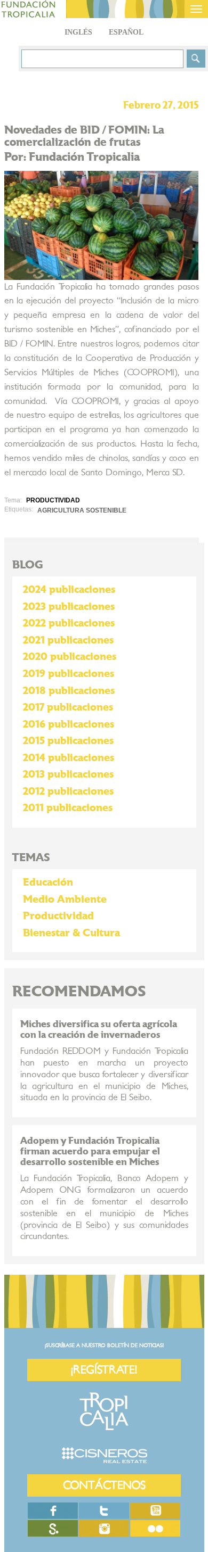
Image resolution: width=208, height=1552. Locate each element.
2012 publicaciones (68, 791)
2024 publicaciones (69, 589)
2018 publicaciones (69, 691)
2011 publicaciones (68, 808)
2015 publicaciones (68, 741)
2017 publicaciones (68, 707)
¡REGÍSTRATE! (104, 1369)
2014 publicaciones (68, 758)
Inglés (78, 32)
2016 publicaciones (68, 724)
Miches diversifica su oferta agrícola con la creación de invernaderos (98, 1029)
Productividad (58, 916)
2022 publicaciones (69, 623)
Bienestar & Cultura (71, 933)
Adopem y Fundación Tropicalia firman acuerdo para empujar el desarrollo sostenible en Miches (90, 1151)
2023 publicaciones (69, 606)
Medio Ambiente (65, 899)
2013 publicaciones (68, 774)
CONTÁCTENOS (104, 1485)
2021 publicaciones (68, 640)
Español (126, 32)
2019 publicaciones (68, 673)
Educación (48, 882)
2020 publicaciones (69, 656)
